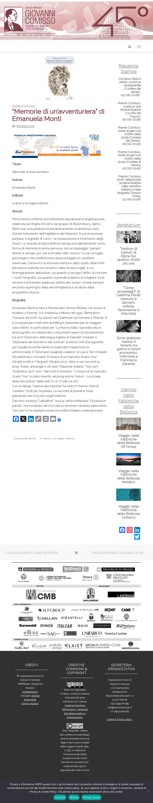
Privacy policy (91, 797)
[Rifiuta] (148, 791)
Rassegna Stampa (128, 68)
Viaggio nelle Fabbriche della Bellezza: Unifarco (128, 511)
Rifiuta (74, 797)
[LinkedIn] (137, 530)
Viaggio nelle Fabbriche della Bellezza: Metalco (128, 476)
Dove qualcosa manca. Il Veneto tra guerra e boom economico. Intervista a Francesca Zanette (128, 351)
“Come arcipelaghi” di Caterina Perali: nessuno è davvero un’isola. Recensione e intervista (129, 301)
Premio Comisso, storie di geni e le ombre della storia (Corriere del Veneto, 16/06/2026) (129, 136)
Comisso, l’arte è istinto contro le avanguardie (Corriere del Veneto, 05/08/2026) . (130, 87)
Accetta (60, 797)
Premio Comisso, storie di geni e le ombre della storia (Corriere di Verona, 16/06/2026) (129, 160)
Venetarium (128, 225)
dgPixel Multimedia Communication (30, 699)
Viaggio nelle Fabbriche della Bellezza (128, 401)
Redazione (25, 126)
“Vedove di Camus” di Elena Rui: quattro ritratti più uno (128, 256)
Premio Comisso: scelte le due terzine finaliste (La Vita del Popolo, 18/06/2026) (129, 111)
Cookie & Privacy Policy (119, 719)
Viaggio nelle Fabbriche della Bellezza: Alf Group (128, 441)
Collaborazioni (30, 691)
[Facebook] (122, 530)
